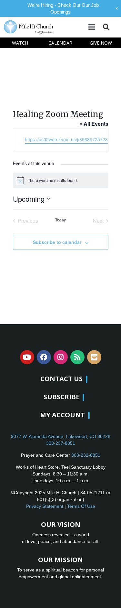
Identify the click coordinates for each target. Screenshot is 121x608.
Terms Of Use (81, 506)
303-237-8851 (60, 443)
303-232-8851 (85, 455)
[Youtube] (27, 357)
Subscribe (61, 396)
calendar (60, 43)
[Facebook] (44, 357)
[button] (106, 27)
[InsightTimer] (94, 357)
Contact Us (61, 378)
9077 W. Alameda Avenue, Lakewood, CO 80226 (60, 436)
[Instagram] (61, 357)
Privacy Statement (44, 506)
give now (101, 43)
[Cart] (115, 26)
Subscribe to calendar (57, 242)
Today (60, 219)
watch (20, 43)
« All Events (93, 123)
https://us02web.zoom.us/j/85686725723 (66, 139)
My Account (62, 415)
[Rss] (77, 357)
